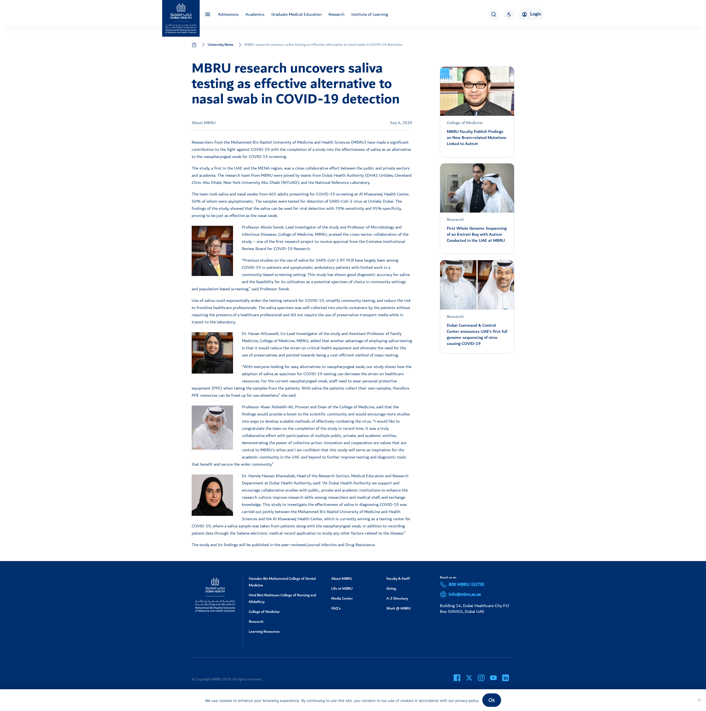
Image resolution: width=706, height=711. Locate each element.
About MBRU (341, 578)
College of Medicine (264, 611)
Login (535, 14)
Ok (491, 700)
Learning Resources (264, 631)
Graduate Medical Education (296, 14)
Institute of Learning (369, 14)
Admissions (228, 14)
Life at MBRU (342, 588)
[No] (699, 700)
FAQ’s (336, 608)
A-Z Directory (397, 598)
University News (220, 44)
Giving (391, 588)
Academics (254, 14)
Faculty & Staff (398, 578)
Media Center (342, 598)
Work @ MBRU (398, 608)
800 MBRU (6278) (466, 584)
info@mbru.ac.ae (465, 594)
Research (336, 14)
